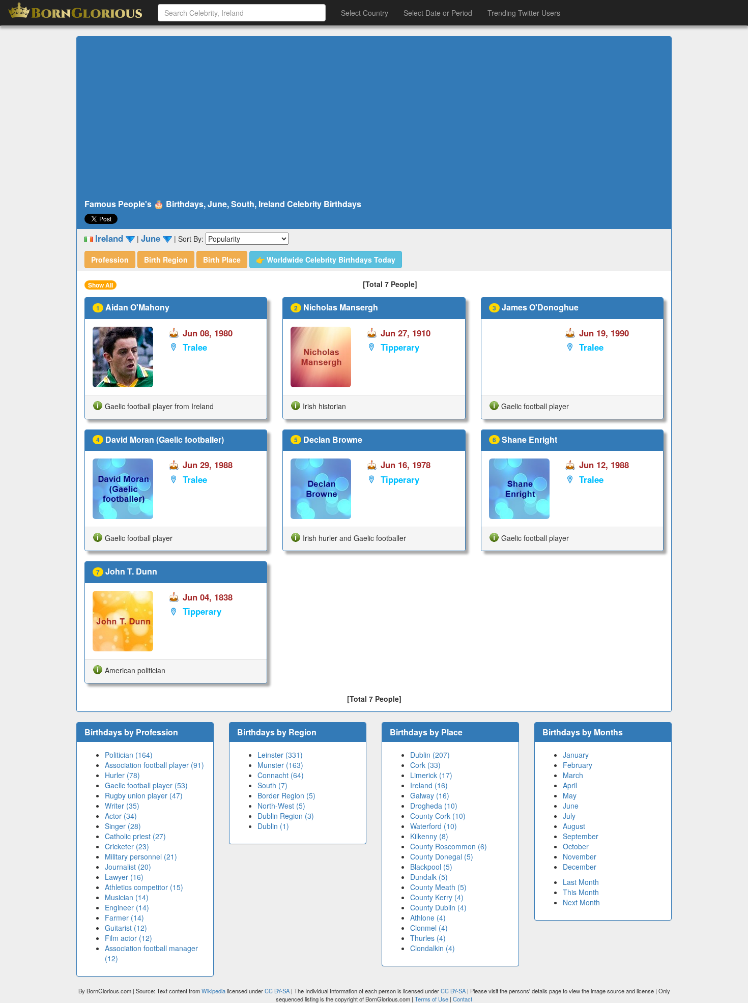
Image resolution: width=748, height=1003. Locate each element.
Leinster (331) (280, 755)
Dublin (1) (273, 826)
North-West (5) (281, 805)
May (570, 795)
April (570, 785)
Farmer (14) (124, 917)
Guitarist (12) (126, 928)
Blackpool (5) (431, 867)
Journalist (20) (128, 867)
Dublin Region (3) (285, 816)
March (573, 775)
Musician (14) (127, 897)
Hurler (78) (122, 775)
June (571, 805)
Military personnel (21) (141, 856)
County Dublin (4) (438, 907)
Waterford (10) (433, 826)
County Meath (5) (438, 887)
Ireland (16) (429, 785)
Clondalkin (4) (432, 948)
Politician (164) (129, 755)
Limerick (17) (431, 775)
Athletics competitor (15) (144, 887)
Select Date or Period (438, 13)
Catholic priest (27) (135, 836)
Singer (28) (123, 826)
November (579, 856)
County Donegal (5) (441, 856)
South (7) (272, 785)
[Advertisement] (374, 118)
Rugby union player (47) (144, 795)
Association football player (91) (154, 765)
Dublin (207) (430, 755)
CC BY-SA (277, 991)
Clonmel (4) (429, 928)
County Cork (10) (438, 816)
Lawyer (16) (124, 877)
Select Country (364, 13)
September (580, 836)
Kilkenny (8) (429, 836)
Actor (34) (121, 816)
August (574, 826)
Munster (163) (280, 765)
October (576, 846)
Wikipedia (213, 991)
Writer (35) (122, 805)
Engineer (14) (127, 907)
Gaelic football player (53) (146, 785)
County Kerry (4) (437, 897)
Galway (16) (429, 795)
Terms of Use (432, 999)
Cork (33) (425, 765)
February (577, 765)
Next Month (581, 902)
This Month (581, 892)
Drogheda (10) (433, 805)
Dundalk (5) (429, 877)
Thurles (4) (428, 938)
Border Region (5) (286, 795)
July (569, 816)
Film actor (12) (128, 938)
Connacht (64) (280, 775)
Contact (462, 999)
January (576, 755)
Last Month (581, 882)
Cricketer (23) (127, 846)
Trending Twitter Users (523, 13)
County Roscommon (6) (448, 846)
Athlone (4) (428, 917)
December (579, 867)
